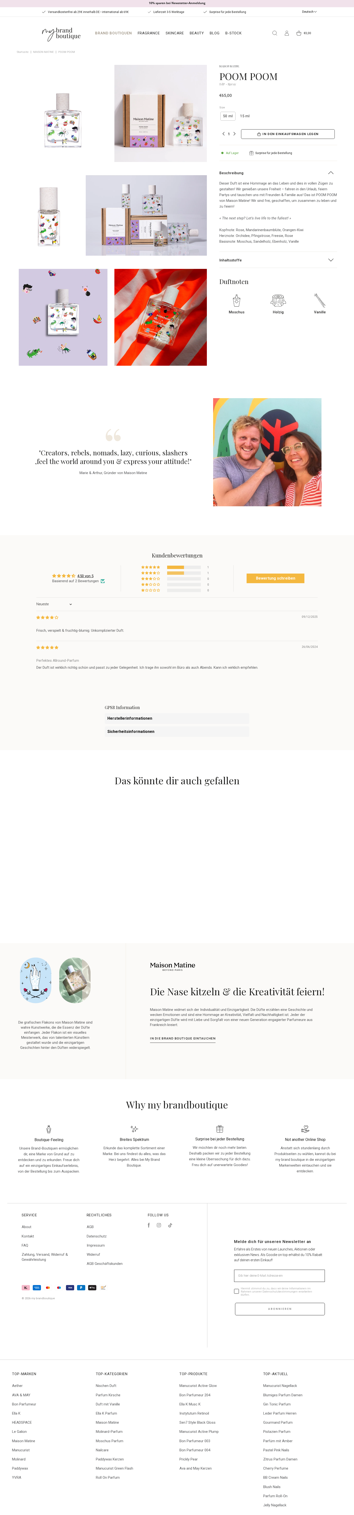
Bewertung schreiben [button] (275, 578)
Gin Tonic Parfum (277, 1404)
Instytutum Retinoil (194, 1413)
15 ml (245, 116)
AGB (90, 1227)
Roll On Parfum (108, 1477)
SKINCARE (175, 33)
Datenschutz (97, 1236)
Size (222, 107)
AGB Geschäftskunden (105, 1263)
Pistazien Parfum (276, 1431)
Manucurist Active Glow (198, 1386)
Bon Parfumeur (24, 1404)
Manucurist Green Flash (114, 1468)
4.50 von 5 (85, 576)
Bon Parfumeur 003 (194, 1441)
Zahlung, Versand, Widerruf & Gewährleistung (45, 1257)
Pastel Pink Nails (276, 1450)
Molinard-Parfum (109, 1431)
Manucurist (21, 1450)
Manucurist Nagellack (280, 1386)
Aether (17, 1386)
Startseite (23, 52)
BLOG (215, 33)
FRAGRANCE (149, 33)
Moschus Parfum (109, 1441)
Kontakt (28, 1236)
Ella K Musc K (190, 1404)
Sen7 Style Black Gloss (197, 1422)
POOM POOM (66, 52)
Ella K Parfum (106, 1413)
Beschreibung (231, 173)
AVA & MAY (21, 1395)
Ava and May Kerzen (195, 1468)
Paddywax (20, 1468)
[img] (47, 617)
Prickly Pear (188, 1459)
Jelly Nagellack (274, 1505)
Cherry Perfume (275, 1468)
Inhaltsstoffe (230, 260)
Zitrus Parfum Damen (280, 1459)
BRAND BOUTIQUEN (113, 33)
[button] (151, 567)
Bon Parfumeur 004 (194, 1450)
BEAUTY (197, 33)
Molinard (19, 1459)
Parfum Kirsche (108, 1395)
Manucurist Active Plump (199, 1431)
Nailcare (102, 1450)
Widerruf (93, 1254)
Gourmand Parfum (278, 1422)
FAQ (25, 1245)
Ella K (16, 1413)
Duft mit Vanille (108, 1404)
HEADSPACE (22, 1422)
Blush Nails (272, 1487)
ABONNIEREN (280, 1309)
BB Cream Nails (275, 1477)
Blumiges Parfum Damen (282, 1395)
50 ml (228, 116)
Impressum (96, 1245)
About (26, 1227)
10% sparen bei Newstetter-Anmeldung (177, 3)
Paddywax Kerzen (110, 1459)
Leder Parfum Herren (279, 1413)
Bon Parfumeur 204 (194, 1395)
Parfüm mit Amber (278, 1441)
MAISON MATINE (43, 52)
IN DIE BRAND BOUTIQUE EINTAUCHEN (183, 1038)
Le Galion (19, 1431)
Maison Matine (23, 1441)
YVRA (16, 1477)
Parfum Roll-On (275, 1496)
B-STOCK (233, 33)
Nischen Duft (106, 1386)
